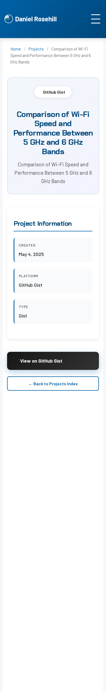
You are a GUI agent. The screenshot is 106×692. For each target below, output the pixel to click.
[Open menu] (96, 19)
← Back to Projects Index (53, 383)
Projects (36, 48)
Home (15, 48)
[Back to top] (95, 686)
